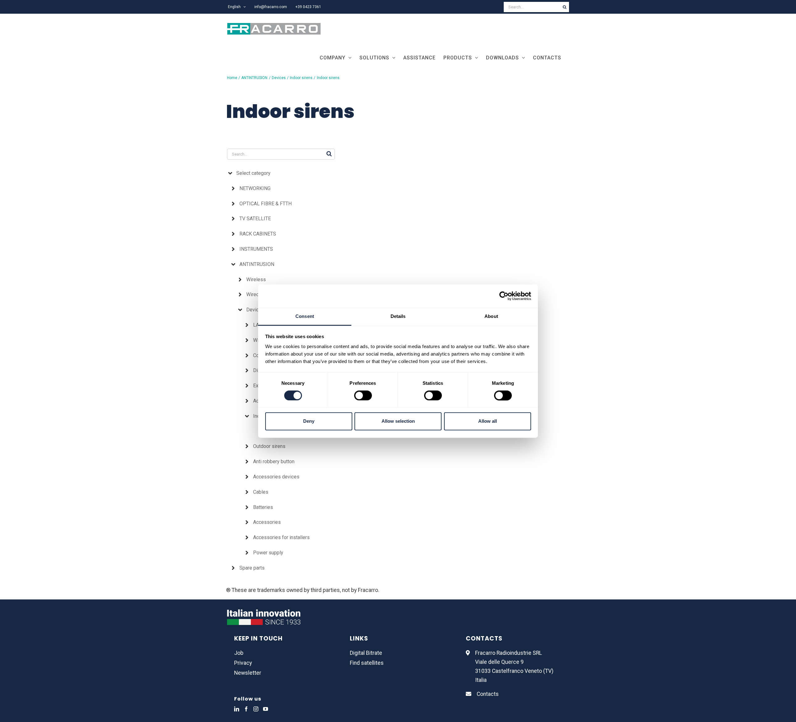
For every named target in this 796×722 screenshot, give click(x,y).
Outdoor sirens (269, 446)
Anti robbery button (273, 461)
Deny (308, 421)
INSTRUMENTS (256, 249)
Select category (253, 173)
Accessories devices (276, 477)
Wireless (256, 279)
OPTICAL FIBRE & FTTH (265, 204)
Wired (252, 294)
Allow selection (398, 421)
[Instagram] (255, 708)
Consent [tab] (304, 316)
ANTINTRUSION (256, 264)
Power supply (268, 553)
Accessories (267, 522)
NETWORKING (255, 188)
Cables (260, 492)
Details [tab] (398, 316)
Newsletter (247, 673)
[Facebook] (246, 708)
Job (238, 653)
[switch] (363, 395)
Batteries (263, 507)
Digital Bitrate (366, 653)
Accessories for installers (281, 537)
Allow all (487, 421)
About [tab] (491, 316)
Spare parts (252, 568)
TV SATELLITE (255, 218)
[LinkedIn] (236, 708)
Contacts (488, 694)
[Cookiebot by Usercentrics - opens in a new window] (504, 295)
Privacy (243, 663)
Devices (255, 310)
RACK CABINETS (257, 234)
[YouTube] (265, 708)
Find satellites (367, 663)
